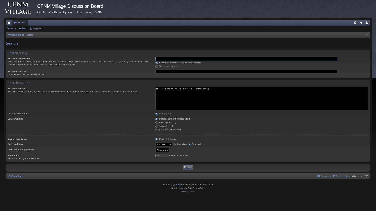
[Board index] (20, 9)
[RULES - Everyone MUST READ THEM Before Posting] (262, 89)
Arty (181, 188)
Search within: (15, 119)
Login (24, 28)
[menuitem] (355, 23)
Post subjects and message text (174, 119)
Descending (197, 144)
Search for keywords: (19, 58)
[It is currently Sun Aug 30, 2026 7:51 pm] (366, 35)
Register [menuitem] (368, 23)
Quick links (10, 23)
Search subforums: (18, 114)
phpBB (177, 184)
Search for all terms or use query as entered (180, 63)
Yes (161, 114)
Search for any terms (169, 66)
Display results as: (17, 139)
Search (13, 28)
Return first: (14, 155)
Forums (22, 22)
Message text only (168, 122)
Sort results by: (16, 144)
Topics (172, 139)
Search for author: (17, 71)
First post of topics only (170, 129)
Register (37, 28)
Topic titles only (166, 126)
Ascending (181, 144)
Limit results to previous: (21, 149)
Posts (162, 139)
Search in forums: (17, 88)
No (169, 114)
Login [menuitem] (362, 23)
